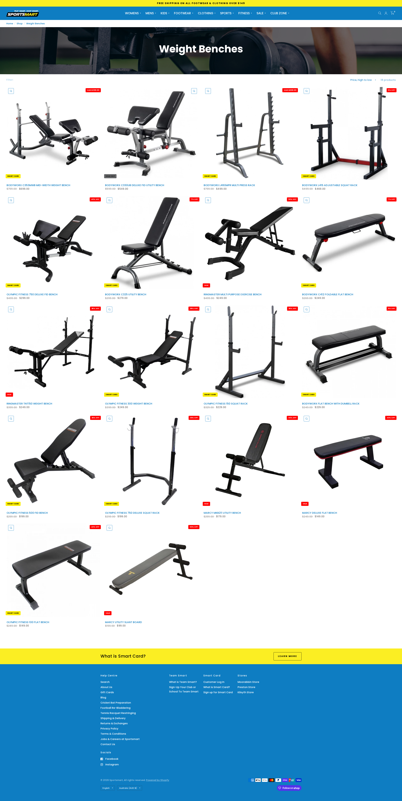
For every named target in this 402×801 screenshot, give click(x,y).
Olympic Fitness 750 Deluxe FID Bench (32, 294)
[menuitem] (133, 13)
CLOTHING (205, 13)
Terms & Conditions (113, 734)
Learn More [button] (287, 656)
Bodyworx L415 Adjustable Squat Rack (329, 185)
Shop (20, 23)
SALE (260, 13)
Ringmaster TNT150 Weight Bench (29, 403)
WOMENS (132, 13)
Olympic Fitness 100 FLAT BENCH (28, 622)
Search (105, 682)
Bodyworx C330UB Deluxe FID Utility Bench (134, 185)
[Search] (380, 13)
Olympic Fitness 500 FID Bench (27, 512)
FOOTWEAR (182, 13)
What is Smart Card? (216, 687)
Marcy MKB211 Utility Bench (222, 512)
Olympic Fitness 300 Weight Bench (128, 403)
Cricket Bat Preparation (115, 703)
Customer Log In (213, 682)
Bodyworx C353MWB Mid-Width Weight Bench (38, 185)
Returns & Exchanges (114, 723)
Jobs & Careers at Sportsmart (120, 739)
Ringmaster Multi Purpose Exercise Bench (232, 294)
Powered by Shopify (157, 780)
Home (9, 23)
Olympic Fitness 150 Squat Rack (226, 403)
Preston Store (246, 687)
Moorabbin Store (248, 682)
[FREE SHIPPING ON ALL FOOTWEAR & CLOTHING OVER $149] (201, 3)
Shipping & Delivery (113, 718)
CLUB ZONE (278, 13)
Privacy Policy (109, 728)
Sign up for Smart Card (218, 692)
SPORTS (225, 13)
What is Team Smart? (183, 682)
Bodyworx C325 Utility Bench (125, 294)
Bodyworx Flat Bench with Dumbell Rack (330, 403)
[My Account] (386, 13)
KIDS (164, 13)
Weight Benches (35, 23)
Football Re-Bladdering (115, 708)
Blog (103, 697)
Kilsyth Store (246, 692)
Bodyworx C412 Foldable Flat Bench (327, 294)
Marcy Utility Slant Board (123, 622)
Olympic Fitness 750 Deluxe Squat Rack (132, 512)
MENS (150, 13)
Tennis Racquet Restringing (118, 713)
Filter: (9, 80)
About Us (106, 687)
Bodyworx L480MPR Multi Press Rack (229, 185)
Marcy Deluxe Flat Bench (319, 512)
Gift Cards (107, 692)
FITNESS (244, 13)
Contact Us (107, 744)
